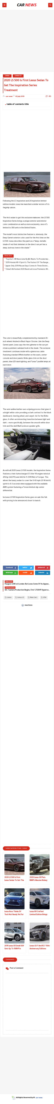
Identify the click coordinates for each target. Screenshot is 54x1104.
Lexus (7, 76)
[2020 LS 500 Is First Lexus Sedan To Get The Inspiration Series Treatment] (14, 864)
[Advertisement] (27, 42)
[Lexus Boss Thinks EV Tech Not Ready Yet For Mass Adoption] (14, 898)
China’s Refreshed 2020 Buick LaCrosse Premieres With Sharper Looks (28, 269)
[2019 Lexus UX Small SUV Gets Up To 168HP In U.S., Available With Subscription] (14, 933)
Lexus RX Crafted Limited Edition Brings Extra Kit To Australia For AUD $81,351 (38, 913)
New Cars (33, 598)
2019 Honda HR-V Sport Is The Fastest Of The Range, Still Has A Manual (28, 263)
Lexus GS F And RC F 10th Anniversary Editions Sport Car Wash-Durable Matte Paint (40, 947)
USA (44, 598)
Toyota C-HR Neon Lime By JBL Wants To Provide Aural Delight (28, 259)
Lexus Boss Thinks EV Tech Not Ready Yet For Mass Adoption (14, 913)
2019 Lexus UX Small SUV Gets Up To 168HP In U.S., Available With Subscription (14, 947)
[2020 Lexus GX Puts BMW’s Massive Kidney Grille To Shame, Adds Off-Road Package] (40, 864)
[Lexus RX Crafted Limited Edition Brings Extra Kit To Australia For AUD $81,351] (40, 898)
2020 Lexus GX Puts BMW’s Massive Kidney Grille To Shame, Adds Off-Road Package (38, 879)
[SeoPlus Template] (13, 1098)
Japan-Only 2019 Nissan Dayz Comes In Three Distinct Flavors (28, 266)
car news (39, 1098)
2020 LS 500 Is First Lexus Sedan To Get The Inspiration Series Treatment (14, 879)
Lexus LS (18, 76)
